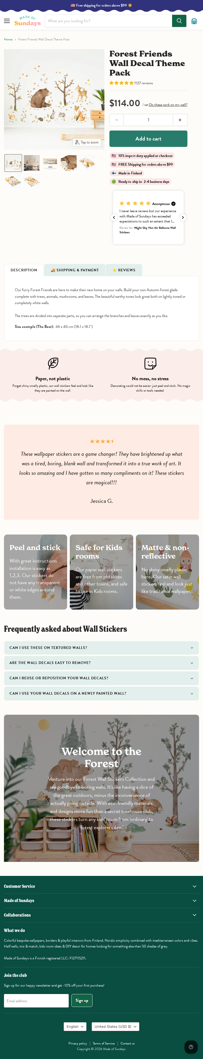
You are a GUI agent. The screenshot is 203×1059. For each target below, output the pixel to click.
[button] (13, 163)
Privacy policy (77, 1043)
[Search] (179, 21)
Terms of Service (104, 1043)
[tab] (24, 270)
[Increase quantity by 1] (180, 120)
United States (113, 1026)
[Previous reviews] (113, 217)
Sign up (82, 1000)
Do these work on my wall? (168, 105)
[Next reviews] (182, 217)
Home (8, 39)
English (73, 1026)
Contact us (128, 1043)
